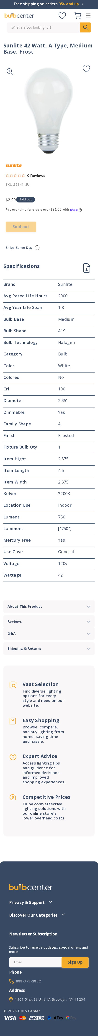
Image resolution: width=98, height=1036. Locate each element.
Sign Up (75, 962)
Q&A (11, 633)
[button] (88, 15)
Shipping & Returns (24, 648)
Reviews (15, 621)
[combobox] (49, 27)
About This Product (25, 606)
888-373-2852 (28, 981)
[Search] (85, 27)
